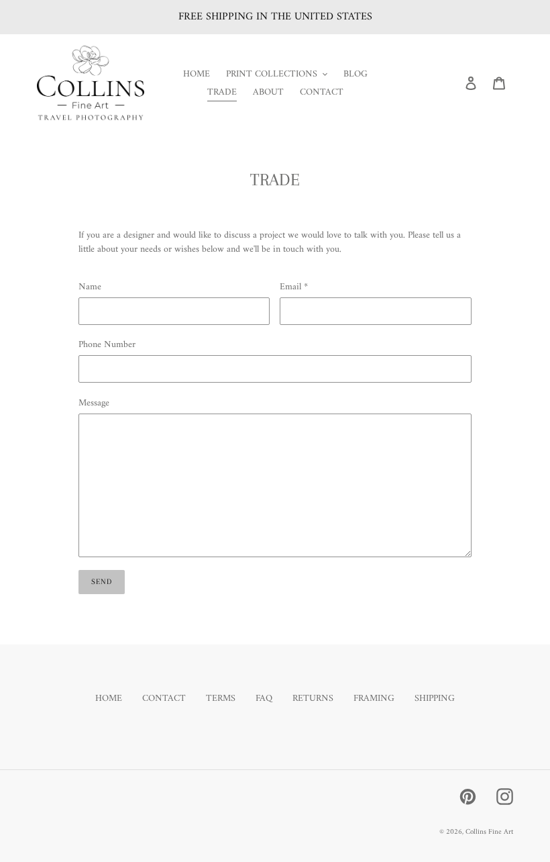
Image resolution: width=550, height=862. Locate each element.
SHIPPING (435, 698)
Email (294, 287)
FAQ (264, 698)
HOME (108, 698)
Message (93, 403)
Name (89, 287)
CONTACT (164, 698)
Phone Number (106, 345)
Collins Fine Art (489, 832)
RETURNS (312, 698)
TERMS (220, 698)
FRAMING (373, 698)
